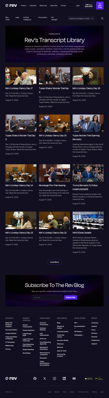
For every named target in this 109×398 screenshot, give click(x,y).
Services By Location (61, 355)
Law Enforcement (44, 334)
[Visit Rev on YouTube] (74, 378)
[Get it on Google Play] (99, 378)
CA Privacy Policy (83, 392)
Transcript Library (60, 336)
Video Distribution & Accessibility (44, 363)
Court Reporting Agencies (45, 343)
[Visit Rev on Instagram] (54, 378)
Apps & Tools (61, 351)
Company (94, 323)
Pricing (7, 349)
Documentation (79, 327)
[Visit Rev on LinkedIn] (64, 378)
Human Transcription (27, 326)
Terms (64, 392)
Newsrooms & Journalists (45, 353)
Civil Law (43, 338)
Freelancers (95, 340)
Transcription (42, 17)
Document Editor (11, 330)
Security (94, 337)
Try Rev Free (100, 5)
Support (94, 344)
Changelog (78, 335)
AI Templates (10, 342)
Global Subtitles (28, 349)
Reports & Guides (60, 327)
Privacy (72, 392)
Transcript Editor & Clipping (11, 337)
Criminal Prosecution (44, 323)
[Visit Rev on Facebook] (34, 378)
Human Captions (28, 330)
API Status (78, 331)
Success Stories (62, 340)
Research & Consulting (44, 348)
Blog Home (7, 18)
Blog (58, 323)
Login (102, 392)
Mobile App (9, 345)
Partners (94, 333)
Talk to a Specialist (89, 5)
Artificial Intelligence (27, 18)
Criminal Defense (43, 329)
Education (43, 358)
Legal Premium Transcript (28, 340)
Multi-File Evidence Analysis (8, 324)
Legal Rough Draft (27, 334)
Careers (94, 326)
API (76, 323)
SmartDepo (27, 353)
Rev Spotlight (54, 18)
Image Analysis (10, 333)
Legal (17, 17)
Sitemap (94, 392)
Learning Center (62, 331)
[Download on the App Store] (89, 378)
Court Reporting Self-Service (28, 345)
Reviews (60, 347)
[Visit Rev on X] (44, 378)
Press (93, 330)
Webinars (60, 344)
